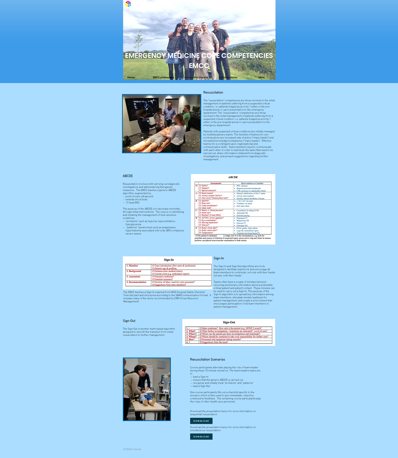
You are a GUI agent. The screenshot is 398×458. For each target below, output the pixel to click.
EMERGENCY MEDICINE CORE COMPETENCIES (199, 55)
